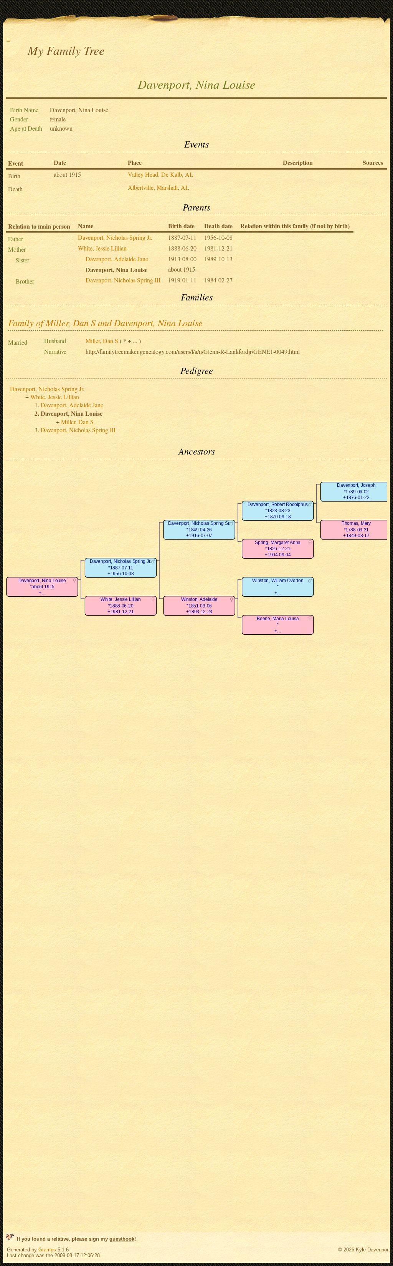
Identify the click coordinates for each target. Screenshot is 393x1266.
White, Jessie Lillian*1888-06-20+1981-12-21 (120, 605)
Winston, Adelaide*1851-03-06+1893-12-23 (199, 605)
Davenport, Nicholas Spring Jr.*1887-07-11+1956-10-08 (120, 567)
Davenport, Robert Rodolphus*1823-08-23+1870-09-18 (278, 510)
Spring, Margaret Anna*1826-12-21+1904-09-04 (278, 549)
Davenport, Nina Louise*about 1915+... (42, 587)
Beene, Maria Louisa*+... (278, 625)
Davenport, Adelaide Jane (117, 259)
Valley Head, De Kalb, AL (160, 174)
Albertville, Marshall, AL (158, 187)
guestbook (121, 1239)
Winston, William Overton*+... (277, 587)
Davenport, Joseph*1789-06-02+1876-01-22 (356, 491)
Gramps (47, 1250)
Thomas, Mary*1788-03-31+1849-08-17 (356, 529)
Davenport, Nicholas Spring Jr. (115, 237)
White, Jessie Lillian (102, 248)
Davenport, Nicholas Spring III (123, 280)
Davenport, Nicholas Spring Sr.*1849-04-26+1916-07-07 (199, 529)
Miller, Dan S (102, 341)
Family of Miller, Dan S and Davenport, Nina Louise (105, 322)
